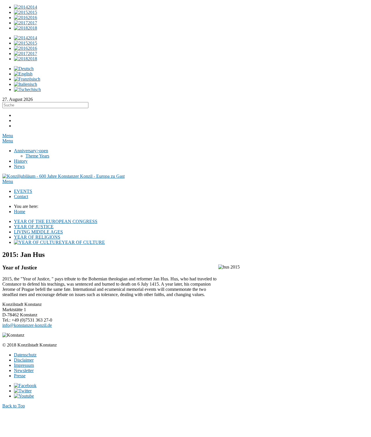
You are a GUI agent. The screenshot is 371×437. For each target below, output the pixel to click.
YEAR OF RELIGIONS (37, 237)
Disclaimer (24, 360)
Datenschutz (25, 354)
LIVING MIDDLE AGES (38, 231)
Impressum (24, 365)
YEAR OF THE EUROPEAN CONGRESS (55, 221)
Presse (20, 375)
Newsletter (24, 370)
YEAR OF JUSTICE (34, 226)
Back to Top (13, 405)
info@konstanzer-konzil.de (27, 325)
